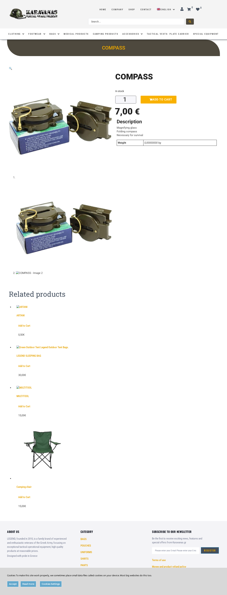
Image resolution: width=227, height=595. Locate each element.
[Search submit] (190, 22)
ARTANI (20, 315)
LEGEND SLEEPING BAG (28, 355)
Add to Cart (24, 325)
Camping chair (24, 486)
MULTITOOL (22, 396)
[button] (10, 68)
